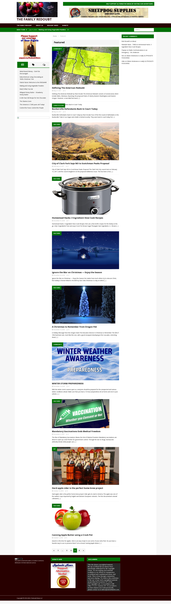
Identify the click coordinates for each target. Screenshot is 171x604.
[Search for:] (144, 30)
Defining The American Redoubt (68, 87)
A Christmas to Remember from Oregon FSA (74, 326)
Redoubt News (52, 25)
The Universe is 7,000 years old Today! (32, 104)
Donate (65, 25)
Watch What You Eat (26, 89)
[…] (79, 98)
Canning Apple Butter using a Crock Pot (72, 535)
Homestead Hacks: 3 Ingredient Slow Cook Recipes (77, 217)
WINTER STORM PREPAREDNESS (68, 383)
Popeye (124, 50)
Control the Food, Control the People (32, 108)
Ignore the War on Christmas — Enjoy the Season (77, 272)
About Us (39, 25)
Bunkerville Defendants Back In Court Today (74, 109)
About (134, 41)
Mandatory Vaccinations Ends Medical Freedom (76, 431)
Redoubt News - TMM (129, 44)
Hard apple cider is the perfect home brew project (77, 488)
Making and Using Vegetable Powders (32, 86)
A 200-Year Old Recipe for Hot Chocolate (33, 98)
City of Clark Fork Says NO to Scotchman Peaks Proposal (80, 163)
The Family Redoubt (24, 25)
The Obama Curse (25, 101)
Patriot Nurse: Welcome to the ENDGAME (33, 82)
